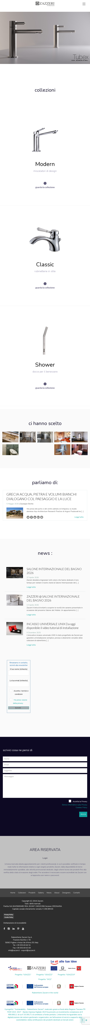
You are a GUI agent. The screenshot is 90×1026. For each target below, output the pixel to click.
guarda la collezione (45, 187)
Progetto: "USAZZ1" (23, 974)
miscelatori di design (45, 171)
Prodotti (32, 892)
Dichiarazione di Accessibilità (14, 923)
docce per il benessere (45, 371)
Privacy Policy (8, 914)
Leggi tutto (79, 517)
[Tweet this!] (28, 517)
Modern (45, 164)
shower (45, 365)
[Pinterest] (18, 928)
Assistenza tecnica (31, 9)
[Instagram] (9, 928)
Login (45, 858)
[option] (45, 505)
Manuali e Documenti (54, 9)
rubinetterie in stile (45, 271)
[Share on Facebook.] (31, 517)
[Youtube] (23, 928)
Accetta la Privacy (79, 801)
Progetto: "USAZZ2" (44, 974)
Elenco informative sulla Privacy (74, 805)
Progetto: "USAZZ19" (66, 974)
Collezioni (22, 892)
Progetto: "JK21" (45, 979)
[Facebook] (5, 928)
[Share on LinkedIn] (34, 517)
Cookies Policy (81, 807)
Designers (66, 892)
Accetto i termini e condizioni (20, 692)
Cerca (78, 12)
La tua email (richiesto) (19, 680)
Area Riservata (75, 9)
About (56, 892)
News (49, 892)
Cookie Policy (8, 917)
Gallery (41, 892)
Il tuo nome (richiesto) (18, 669)
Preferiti (63, 12)
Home (12, 892)
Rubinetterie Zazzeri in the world (45, 993)
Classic (45, 264)
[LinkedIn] (13, 928)
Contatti (76, 892)
